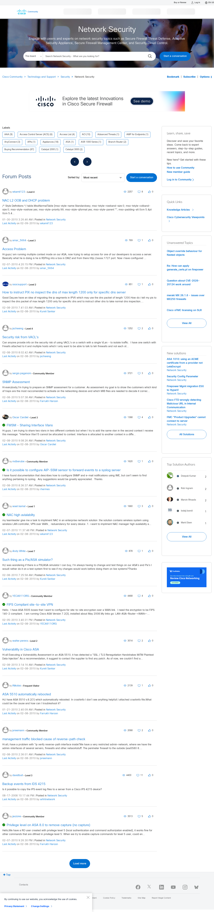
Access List (65, 135)
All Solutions (186, 434)
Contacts (23, 885)
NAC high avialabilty (21, 515)
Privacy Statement (14, 906)
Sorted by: (74, 177)
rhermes (45, 489)
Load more (79, 863)
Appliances (48, 142)
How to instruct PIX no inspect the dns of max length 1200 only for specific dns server (64, 292)
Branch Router (115, 142)
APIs (29, 142)
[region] (46, 902)
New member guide (178, 172)
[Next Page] (87, 161)
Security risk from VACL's (20, 337)
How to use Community (180, 167)
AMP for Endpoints (135, 135)
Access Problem (14, 249)
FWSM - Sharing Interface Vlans (30, 425)
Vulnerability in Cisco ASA (20, 649)
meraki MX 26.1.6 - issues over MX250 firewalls (185, 297)
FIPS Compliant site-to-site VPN (30, 604)
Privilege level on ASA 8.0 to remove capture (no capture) (48, 825)
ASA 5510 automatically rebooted (26, 694)
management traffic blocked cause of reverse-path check (43, 739)
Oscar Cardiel (48, 444)
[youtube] (173, 887)
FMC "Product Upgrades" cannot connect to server (186, 419)
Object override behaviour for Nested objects (184, 253)
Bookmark (173, 77)
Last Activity (9, 223)
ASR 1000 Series (89, 142)
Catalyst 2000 (48, 150)
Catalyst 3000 (72, 150)
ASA (68, 142)
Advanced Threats (106, 135)
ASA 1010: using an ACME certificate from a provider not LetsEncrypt (185, 362)
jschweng (45, 356)
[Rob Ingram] (181, 491)
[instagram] (185, 887)
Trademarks (126, 898)
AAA (6, 135)
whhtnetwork (47, 799)
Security (65, 77)
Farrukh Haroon (49, 401)
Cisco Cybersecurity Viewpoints (185, 217)
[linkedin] (161, 887)
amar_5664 (47, 268)
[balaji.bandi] (181, 514)
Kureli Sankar (47, 311)
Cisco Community (12, 77)
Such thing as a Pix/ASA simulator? (27, 559)
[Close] (88, 897)
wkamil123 (46, 223)
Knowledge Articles (179, 210)
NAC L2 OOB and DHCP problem (26, 200)
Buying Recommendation (16, 150)
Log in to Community (179, 179)
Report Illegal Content (161, 898)
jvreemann (46, 758)
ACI (84, 135)
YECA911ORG (48, 624)
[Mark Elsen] (180, 526)
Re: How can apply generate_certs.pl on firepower (185, 267)
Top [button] (8, 875)
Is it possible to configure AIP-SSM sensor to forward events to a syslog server (64, 470)
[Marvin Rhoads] (182, 502)
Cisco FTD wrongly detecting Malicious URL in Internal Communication (184, 403)
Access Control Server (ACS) (34, 135)
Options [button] (205, 77)
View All (186, 323)
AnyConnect (10, 142)
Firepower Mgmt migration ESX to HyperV (185, 388)
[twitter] (149, 887)
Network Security (56, 220)
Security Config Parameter (182, 376)
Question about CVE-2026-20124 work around (183, 282)
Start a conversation (175, 56)
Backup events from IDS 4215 (23, 784)
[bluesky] (196, 887)
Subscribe (189, 77)
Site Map (141, 898)
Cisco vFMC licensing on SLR (184, 310)
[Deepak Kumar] (182, 479)
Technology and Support (41, 77)
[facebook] (138, 887)
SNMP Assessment (16, 382)
